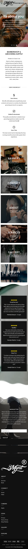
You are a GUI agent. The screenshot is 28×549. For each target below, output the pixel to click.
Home (3, 544)
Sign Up (5, 437)
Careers (23, 544)
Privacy (3, 517)
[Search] (1, 3)
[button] (26, 3)
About (8, 544)
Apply (2, 508)
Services (12, 544)
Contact (18, 544)
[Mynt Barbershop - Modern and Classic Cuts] (14, 3)
